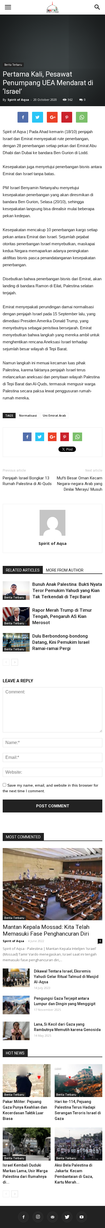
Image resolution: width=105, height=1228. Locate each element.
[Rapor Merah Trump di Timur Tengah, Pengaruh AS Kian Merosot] (16, 616)
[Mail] (52, 1217)
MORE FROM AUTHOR (64, 570)
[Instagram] (38, 1217)
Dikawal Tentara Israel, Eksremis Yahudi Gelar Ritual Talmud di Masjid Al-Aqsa (66, 976)
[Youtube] (81, 1217)
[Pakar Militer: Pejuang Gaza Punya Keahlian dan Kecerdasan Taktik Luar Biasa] (27, 1080)
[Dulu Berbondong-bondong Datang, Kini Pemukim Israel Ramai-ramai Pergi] (16, 642)
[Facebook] (23, 1217)
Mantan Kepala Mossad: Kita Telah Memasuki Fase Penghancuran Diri (46, 930)
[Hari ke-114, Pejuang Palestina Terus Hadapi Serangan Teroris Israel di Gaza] (79, 1080)
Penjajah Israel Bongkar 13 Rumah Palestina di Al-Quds (27, 481)
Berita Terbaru (13, 65)
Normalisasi (28, 415)
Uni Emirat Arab (54, 415)
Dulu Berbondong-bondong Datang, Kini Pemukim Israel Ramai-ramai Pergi (60, 642)
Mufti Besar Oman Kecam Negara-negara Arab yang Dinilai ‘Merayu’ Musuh (79, 484)
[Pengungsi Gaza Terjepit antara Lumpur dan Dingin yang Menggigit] (16, 1005)
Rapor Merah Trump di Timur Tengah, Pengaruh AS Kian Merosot (62, 616)
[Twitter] (67, 1217)
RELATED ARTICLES (23, 570)
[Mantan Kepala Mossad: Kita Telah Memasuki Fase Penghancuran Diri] (52, 884)
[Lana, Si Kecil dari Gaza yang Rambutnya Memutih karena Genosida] (16, 1031)
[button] (97, 7)
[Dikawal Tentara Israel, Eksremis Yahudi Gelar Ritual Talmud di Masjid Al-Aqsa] (16, 977)
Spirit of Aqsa (18, 100)
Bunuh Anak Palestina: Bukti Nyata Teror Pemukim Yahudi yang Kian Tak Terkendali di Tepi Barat (67, 590)
